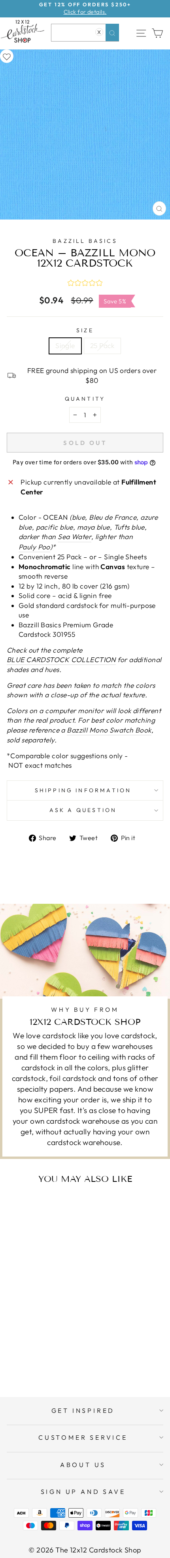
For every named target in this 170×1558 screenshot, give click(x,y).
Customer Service (83, 1437)
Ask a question (83, 810)
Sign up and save (83, 1492)
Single (65, 345)
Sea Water (74, 536)
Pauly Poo (34, 547)
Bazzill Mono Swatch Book (109, 730)
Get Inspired (83, 1410)
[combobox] (85, 33)
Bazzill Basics (85, 240)
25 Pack (102, 345)
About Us (83, 1465)
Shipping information (83, 790)
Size (85, 330)
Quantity (85, 398)
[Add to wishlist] (6, 56)
